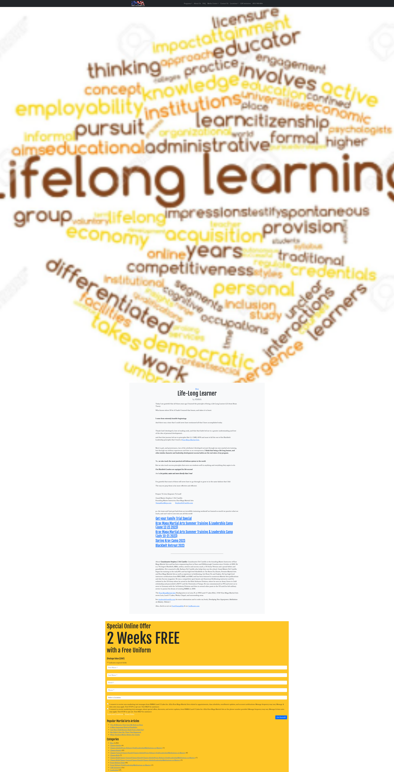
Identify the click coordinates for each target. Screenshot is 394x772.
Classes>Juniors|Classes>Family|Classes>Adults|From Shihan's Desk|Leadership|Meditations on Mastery (147, 753)
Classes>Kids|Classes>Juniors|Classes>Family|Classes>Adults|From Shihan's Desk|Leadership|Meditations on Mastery (152, 758)
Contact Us (224, 3)
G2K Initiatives (245, 3)
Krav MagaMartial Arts (167, 593)
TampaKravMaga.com (163, 503)
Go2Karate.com (193, 606)
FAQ (204, 3)
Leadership (114, 770)
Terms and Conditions (115, 714)
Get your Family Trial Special (174, 518)
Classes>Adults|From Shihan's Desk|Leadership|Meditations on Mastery (136, 748)
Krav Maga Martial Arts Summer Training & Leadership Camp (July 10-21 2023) (194, 534)
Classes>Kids (114, 755)
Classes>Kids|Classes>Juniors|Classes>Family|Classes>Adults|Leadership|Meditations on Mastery (145, 760)
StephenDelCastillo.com (184, 503)
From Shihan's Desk (117, 763)
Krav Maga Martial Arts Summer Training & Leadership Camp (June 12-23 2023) (194, 525)
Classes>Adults (115, 745)
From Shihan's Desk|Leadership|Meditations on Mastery (130, 765)
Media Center (212, 3)
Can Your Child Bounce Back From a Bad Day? (127, 730)
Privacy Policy (129, 714)
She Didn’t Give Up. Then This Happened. (125, 732)
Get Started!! (281, 717)
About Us (197, 3)
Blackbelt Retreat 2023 (170, 545)
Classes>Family (115, 750)
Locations (233, 3)
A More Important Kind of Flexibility (123, 727)
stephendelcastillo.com (166, 599)
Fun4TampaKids (178, 606)
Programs (187, 3)
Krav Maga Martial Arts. (190, 440)
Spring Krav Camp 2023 (170, 541)
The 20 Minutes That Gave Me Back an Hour (126, 725)
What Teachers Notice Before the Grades (125, 735)
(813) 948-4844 (258, 3)
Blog (197, 389)
